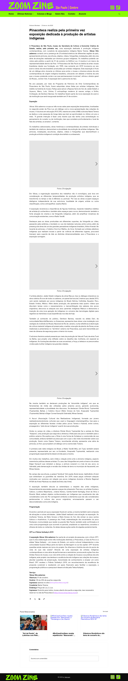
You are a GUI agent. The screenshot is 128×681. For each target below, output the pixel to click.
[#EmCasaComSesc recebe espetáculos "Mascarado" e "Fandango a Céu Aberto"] (64, 622)
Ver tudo (105, 611)
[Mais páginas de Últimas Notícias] (33, 13)
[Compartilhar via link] (44, 599)
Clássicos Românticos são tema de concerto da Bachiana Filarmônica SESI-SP (94, 634)
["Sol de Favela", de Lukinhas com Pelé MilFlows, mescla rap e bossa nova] (33, 622)
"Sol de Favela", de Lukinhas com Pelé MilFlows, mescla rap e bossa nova (31, 634)
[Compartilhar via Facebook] (30, 599)
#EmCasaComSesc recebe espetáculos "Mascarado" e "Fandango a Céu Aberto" (64, 634)
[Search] (119, 14)
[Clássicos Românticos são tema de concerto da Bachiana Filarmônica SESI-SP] (94, 622)
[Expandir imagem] (64, 164)
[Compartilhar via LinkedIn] (39, 599)
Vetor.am (67, 677)
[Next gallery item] (96, 164)
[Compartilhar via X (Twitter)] (35, 599)
